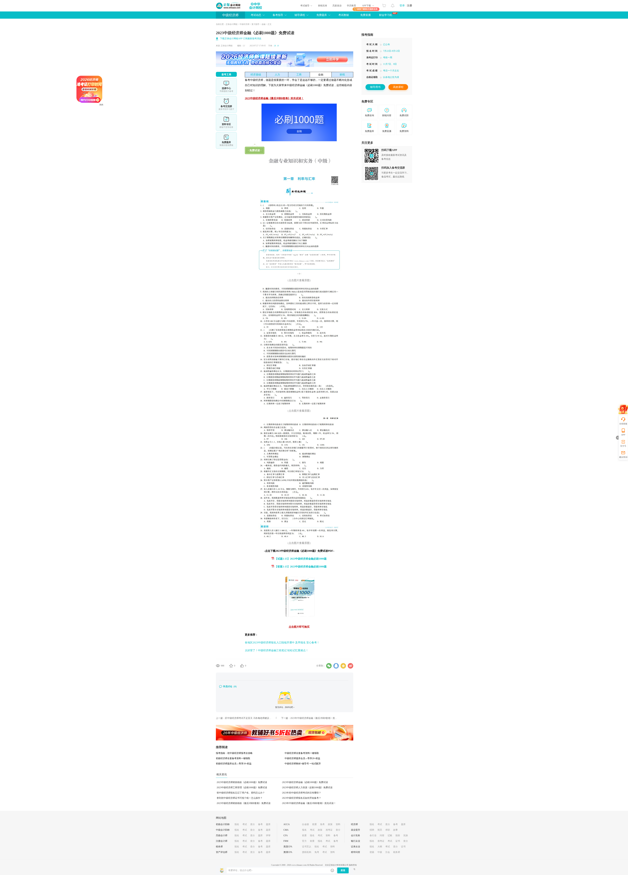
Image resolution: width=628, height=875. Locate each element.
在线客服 (623, 424)
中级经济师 (230, 15)
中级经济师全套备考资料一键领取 (302, 753)
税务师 (219, 846)
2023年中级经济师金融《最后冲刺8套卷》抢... (313, 718)
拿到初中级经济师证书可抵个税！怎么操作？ (239, 798)
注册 (409, 5)
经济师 (354, 824)
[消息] (393, 4)
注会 (387, 852)
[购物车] (384, 4)
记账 (390, 835)
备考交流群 (226, 104)
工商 (299, 74)
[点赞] (242, 666)
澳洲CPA (287, 852)
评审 (268, 835)
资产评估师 (221, 852)
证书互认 (306, 846)
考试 (244, 824)
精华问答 (355, 852)
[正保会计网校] (228, 5)
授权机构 (306, 852)
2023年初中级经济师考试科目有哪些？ (301, 793)
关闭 (142, 146)
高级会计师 (221, 835)
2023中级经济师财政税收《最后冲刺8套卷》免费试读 (243, 803)
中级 (379, 852)
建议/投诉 (623, 457)
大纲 (379, 846)
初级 (372, 852)
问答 (382, 835)
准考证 (329, 830)
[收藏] (231, 666)
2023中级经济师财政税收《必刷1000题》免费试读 (242, 782)
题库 (268, 824)
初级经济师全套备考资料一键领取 (233, 758)
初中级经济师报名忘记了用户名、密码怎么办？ (241, 793)
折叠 (617, 438)
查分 (252, 824)
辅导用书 (375, 87)
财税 (342, 74)
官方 (304, 841)
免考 (322, 824)
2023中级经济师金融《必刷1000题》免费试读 (305, 782)
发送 (343, 870)
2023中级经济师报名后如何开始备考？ (301, 798)
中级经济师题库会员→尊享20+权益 (302, 758)
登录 (402, 5)
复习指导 (255, 24)
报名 (237, 824)
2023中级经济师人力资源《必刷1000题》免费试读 (307, 787)
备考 (260, 824)
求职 (387, 830)
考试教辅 (343, 15)
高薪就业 (337, 5)
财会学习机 (385, 15)
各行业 (373, 835)
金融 (263, 24)
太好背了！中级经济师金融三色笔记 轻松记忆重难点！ (276, 650)
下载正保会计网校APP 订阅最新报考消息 (240, 38)
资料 (338, 824)
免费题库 (226, 140)
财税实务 (322, 5)
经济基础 (256, 74)
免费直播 (365, 15)
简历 (379, 830)
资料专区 (226, 122)
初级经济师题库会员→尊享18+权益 (234, 763)
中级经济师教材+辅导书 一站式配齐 (303, 763)
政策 (330, 824)
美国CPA (287, 846)
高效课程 (398, 87)
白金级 (305, 824)
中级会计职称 (223, 830)
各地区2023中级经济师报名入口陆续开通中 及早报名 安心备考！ (282, 642)
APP (623, 435)
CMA (285, 830)
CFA (285, 835)
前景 (314, 824)
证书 (397, 841)
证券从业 (355, 846)
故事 (395, 830)
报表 (397, 835)
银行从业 (355, 841)
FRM (285, 841)
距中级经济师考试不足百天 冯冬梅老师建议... (248, 718)
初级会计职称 (223, 824)
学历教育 (351, 5)
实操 (405, 835)
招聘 (372, 830)
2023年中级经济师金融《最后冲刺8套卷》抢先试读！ (309, 803)
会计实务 (355, 835)
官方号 (623, 446)
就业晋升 (355, 830)
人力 (277, 74)
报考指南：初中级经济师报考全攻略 (234, 753)
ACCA (286, 824)
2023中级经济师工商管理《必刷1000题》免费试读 (242, 787)
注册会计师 (221, 841)
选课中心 (226, 86)
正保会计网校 (231, 24)
